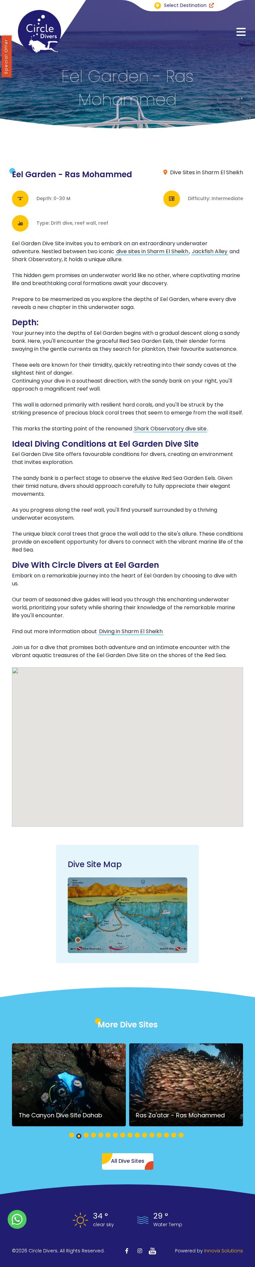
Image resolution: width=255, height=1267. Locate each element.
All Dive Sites (127, 1161)
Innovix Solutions (223, 1250)
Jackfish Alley (209, 251)
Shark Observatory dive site (170, 428)
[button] (71, 1135)
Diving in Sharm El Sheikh (131, 631)
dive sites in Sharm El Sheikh (152, 251)
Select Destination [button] (185, 5)
